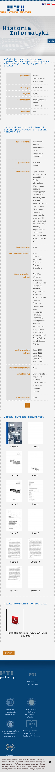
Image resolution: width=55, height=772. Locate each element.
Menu (51, 40)
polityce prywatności (37, 768)
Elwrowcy (10, 755)
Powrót (8, 652)
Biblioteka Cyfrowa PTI (32, 683)
